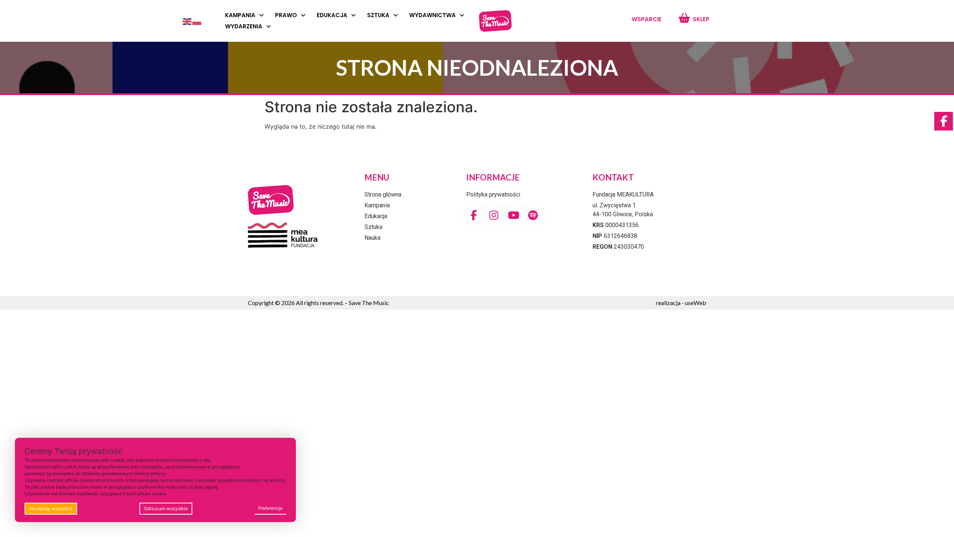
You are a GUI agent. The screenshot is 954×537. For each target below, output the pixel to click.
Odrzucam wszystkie (166, 508)
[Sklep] (684, 18)
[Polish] (197, 21)
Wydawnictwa (432, 15)
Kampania (240, 15)
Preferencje (270, 508)
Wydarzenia (243, 26)
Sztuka (378, 15)
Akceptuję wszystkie (51, 508)
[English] (187, 21)
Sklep (701, 19)
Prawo (286, 15)
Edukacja (332, 15)
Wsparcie (646, 19)
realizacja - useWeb (681, 302)
